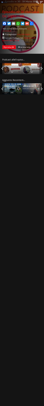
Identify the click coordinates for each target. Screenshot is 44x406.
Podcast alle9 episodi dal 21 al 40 (19, 39)
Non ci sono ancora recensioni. (19, 30)
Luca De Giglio (23, 34)
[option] (12, 68)
